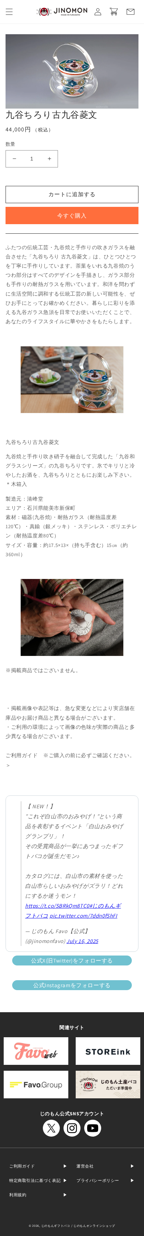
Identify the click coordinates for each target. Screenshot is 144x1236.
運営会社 (84, 1166)
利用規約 (17, 1194)
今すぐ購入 (72, 215)
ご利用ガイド (22, 1166)
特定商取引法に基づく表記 (35, 1180)
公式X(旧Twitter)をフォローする (72, 960)
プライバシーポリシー (97, 1180)
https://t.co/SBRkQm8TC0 (57, 905)
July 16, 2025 (82, 940)
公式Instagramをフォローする (72, 985)
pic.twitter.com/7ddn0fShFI (83, 915)
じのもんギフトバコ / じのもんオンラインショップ (78, 1225)
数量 (11, 144)
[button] (9, 12)
